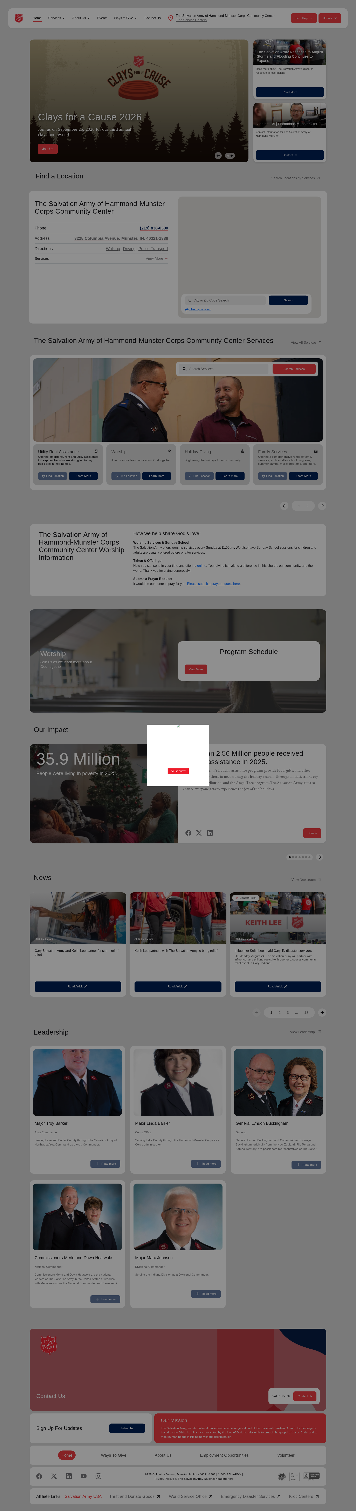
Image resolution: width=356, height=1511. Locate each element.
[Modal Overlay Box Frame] (178, 755)
